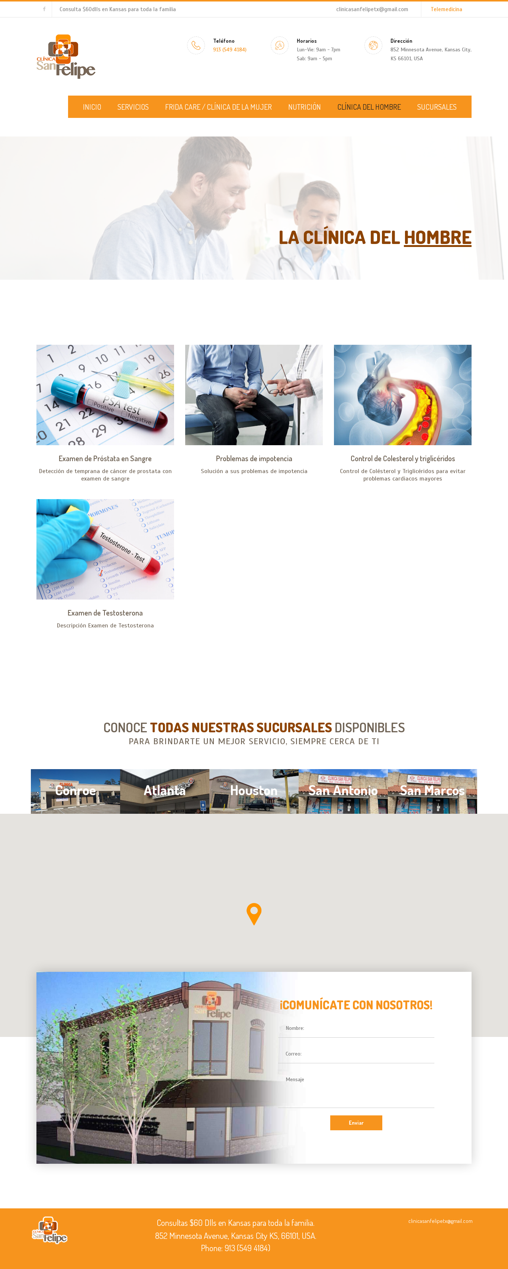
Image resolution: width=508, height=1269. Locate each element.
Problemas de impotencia (254, 458)
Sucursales (437, 107)
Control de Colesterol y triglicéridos (403, 458)
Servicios (133, 107)
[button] (254, 914)
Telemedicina (446, 9)
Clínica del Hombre (369, 107)
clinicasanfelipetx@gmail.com (372, 9)
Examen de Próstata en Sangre (105, 458)
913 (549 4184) (230, 49)
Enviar (356, 1122)
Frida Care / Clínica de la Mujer (218, 107)
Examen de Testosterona (105, 612)
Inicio (92, 107)
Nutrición (304, 107)
